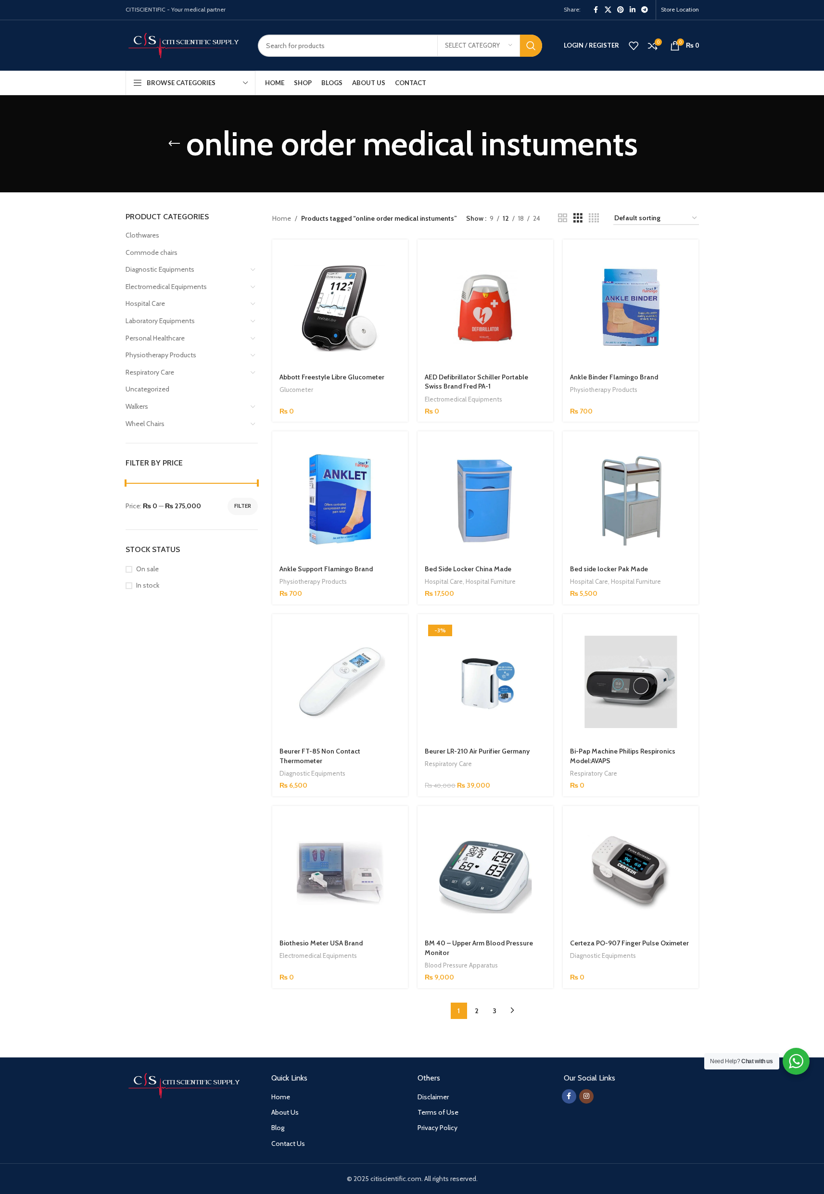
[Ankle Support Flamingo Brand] (340, 499)
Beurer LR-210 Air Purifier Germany (477, 751)
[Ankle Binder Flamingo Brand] (630, 307)
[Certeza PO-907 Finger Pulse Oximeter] (630, 873)
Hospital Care (145, 303)
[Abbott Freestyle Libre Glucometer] (340, 307)
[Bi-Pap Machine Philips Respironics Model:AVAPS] (630, 681)
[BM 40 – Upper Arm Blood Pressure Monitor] (485, 873)
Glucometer (296, 389)
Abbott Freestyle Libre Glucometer (331, 377)
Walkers (137, 406)
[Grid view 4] (594, 218)
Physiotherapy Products (161, 355)
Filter (242, 505)
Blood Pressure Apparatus (461, 965)
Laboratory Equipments (160, 320)
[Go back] (174, 143)
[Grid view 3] (578, 218)
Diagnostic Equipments (160, 269)
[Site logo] (184, 44)
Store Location (680, 9)
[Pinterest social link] (620, 9)
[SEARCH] (531, 46)
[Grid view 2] (562, 218)
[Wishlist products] (633, 45)
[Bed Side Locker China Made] (485, 499)
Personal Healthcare (155, 338)
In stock (147, 585)
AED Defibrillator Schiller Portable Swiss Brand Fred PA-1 (476, 382)
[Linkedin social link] (632, 9)
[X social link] (608, 9)
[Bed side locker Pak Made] (630, 499)
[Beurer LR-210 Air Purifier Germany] (485, 681)
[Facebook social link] (596, 9)
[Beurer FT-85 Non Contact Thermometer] (340, 681)
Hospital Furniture (491, 581)
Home (281, 218)
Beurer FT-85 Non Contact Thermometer (319, 756)
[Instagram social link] (586, 1096)
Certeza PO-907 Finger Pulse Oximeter (629, 943)
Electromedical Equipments (166, 286)
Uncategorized (147, 389)
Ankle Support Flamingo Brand (326, 569)
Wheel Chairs (145, 423)
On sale (147, 569)
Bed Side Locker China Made (468, 569)
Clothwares (142, 235)
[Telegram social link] (644, 9)
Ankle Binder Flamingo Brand (614, 377)
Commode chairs (151, 252)
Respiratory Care (150, 372)
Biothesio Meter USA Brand (321, 943)
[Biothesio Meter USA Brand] (340, 873)
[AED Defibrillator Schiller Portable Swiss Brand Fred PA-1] (485, 307)
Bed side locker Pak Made (609, 569)
